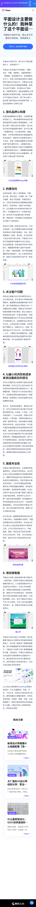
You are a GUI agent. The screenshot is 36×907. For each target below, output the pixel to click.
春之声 (18, 632)
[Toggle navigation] (33, 10)
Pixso (24, 686)
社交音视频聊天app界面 (18, 180)
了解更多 (26, 758)
